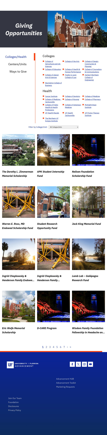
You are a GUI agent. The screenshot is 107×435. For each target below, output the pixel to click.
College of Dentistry (72, 96)
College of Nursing (72, 99)
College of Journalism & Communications (93, 70)
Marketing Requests (65, 386)
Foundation (13, 402)
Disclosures (13, 406)
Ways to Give (18, 71)
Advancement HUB (65, 378)
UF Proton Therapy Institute (92, 114)
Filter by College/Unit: (38, 127)
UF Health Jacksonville (70, 114)
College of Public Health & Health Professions (51, 107)
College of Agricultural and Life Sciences (52, 63)
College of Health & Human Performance (73, 70)
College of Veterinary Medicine (73, 106)
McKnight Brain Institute (90, 106)
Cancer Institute (51, 96)
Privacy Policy (14, 410)
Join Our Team (15, 398)
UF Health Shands (52, 113)
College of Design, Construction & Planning (92, 63)
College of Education (53, 69)
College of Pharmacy (93, 99)
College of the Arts (72, 61)
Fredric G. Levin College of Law (70, 76)
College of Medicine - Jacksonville (53, 100)
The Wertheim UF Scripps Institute (51, 119)
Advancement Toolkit (66, 382)
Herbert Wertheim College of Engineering (92, 77)
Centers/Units (17, 64)
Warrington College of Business (53, 84)
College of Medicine (92, 96)
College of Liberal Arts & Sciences (52, 76)
